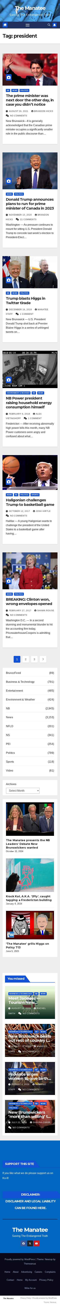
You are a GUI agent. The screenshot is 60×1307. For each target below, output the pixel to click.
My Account (31, 1280)
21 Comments (28, 219)
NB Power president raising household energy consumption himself (29, 402)
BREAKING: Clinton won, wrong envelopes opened (29, 601)
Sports (35, 495)
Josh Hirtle (43, 511)
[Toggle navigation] (27, 25)
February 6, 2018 (20, 414)
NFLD (9, 726)
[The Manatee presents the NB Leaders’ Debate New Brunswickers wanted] (31, 819)
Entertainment (14, 690)
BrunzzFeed (13, 673)
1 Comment (27, 314)
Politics (24, 90)
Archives (11, 784)
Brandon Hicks (43, 111)
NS (16, 495)
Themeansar (30, 1263)
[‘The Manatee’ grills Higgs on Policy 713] (31, 925)
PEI (8, 744)
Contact (10, 1280)
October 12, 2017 (20, 511)
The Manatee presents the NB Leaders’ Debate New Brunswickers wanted (28, 844)
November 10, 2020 (20, 215)
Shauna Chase (42, 1122)
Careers (38, 1272)
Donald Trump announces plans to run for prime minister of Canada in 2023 (30, 204)
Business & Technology (20, 681)
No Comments (18, 116)
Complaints (50, 1272)
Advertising (26, 1272)
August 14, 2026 (22, 1046)
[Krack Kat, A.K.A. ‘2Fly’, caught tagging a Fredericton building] (31, 875)
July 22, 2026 (20, 1122)
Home (7, 1272)
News (14, 90)
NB (8, 90)
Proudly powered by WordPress (20, 1259)
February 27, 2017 (20, 610)
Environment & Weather (18, 393)
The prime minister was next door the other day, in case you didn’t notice (30, 100)
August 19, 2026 (22, 1008)
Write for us (30, 1288)
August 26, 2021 (19, 111)
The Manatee (30, 8)
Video (9, 770)
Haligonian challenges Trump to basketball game (30, 502)
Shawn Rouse (45, 610)
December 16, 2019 (20, 309)
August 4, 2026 (21, 1084)
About (15, 1272)
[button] (49, 24)
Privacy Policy (46, 1280)
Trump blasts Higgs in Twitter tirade (25, 300)
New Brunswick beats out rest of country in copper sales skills (29, 1040)
